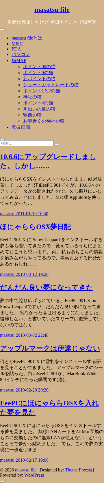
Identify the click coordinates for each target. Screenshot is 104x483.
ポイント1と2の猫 (41, 90)
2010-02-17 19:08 (32, 460)
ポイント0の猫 (38, 72)
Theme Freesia (78, 469)
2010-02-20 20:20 (32, 389)
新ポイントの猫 (39, 78)
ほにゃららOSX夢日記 (35, 227)
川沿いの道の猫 (39, 108)
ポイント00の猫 (39, 66)
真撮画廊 (21, 127)
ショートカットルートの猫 (51, 84)
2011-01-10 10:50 (32, 213)
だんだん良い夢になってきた (46, 287)
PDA (16, 48)
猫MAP (19, 60)
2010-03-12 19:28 (32, 274)
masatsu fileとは (27, 37)
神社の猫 (32, 96)
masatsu (8, 213)
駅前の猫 (32, 115)
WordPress (34, 475)
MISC (17, 43)
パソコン (21, 54)
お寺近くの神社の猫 (44, 121)
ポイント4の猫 (38, 102)
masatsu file (52, 9)
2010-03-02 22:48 (32, 335)
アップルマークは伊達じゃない (50, 348)
